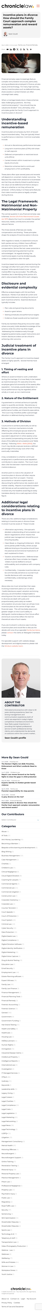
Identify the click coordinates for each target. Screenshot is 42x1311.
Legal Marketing (8, 1117)
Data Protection (8, 932)
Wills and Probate (8, 1262)
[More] (30, 49)
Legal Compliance (9, 1105)
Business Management (11, 856)
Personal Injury (7, 1170)
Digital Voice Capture (10, 956)
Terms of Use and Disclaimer (13, 1307)
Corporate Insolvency (10, 900)
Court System (7, 920)
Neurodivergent (8, 1153)
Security (5, 1210)
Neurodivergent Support (11, 1158)
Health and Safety (9, 1029)
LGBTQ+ (5, 1133)
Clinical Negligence (9, 872)
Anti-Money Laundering (11, 839)
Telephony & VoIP (8, 1238)
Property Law (7, 1190)
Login (23, 1299)
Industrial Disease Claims (11, 1053)
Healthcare (6, 1033)
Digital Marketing (8, 952)
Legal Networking (9, 1121)
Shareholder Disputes (10, 1222)
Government (7, 1017)
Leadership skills (8, 1089)
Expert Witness (8, 980)
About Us (5, 1299)
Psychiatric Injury (8, 1194)
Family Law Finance (9, 988)
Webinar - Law (7, 1250)
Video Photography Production (14, 1246)
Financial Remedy (32, 45)
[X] (17, 49)
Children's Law (7, 868)
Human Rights (7, 1045)
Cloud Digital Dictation (10, 876)
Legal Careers (7, 1097)
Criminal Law (7, 924)
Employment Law (9, 972)
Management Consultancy (12, 1141)
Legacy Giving (7, 1093)
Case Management (9, 860)
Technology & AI (8, 1234)
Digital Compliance (9, 940)
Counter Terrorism (9, 908)
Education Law (7, 964)
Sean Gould (13, 34)
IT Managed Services (10, 1073)
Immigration (6, 1049)
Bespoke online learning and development (18, 848)
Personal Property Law (10, 1174)
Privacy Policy (7, 1303)
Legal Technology (8, 1129)
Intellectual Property (10, 1057)
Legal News (6, 1125)
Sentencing (6, 1214)
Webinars (5, 1254)
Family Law (21, 45)
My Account (31, 1299)
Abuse (4, 831)
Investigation (7, 1069)
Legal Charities (7, 1101)
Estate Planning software (11, 976)
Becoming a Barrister (10, 844)
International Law (8, 1065)
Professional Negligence (11, 1186)
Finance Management (10, 992)
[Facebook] (14, 49)
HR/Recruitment (8, 1041)
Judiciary (5, 1081)
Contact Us (14, 1299)
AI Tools (4, 835)
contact (10, 633)
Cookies (17, 1303)
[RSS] (24, 49)
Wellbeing (6, 1258)
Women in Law (7, 1266)
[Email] (7, 49)
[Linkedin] (10, 49)
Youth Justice (7, 1274)
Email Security (7, 968)
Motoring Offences (9, 1149)
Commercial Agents (9, 884)
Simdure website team (14, 646)
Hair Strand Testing (9, 1025)
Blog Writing (6, 852)
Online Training (7, 1162)
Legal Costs (6, 1109)
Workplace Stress (8, 1270)
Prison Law (6, 1182)
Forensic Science (8, 1009)
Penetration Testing (9, 1166)
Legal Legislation (8, 1113)
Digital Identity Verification (12, 948)
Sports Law (6, 1230)
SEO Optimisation (9, 1218)
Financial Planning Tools (11, 996)
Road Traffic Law (8, 1206)
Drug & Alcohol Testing (10, 960)
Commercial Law (8, 888)
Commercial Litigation (10, 892)
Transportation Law (9, 1242)
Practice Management (10, 1178)
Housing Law (7, 1037)
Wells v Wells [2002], (25, 443)
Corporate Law (7, 904)
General (5, 1013)
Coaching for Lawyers (10, 880)
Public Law (6, 1198)
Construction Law (8, 896)
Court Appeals (7, 912)
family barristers (33, 630)
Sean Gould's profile (15, 738)
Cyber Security (7, 928)
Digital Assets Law (9, 936)
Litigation (5, 1137)
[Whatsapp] (20, 49)
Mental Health (7, 1145)
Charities (5, 864)
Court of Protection (9, 916)
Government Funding (10, 1021)
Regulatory (6, 1202)
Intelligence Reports (10, 1061)
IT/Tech (4, 1077)
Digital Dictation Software (12, 944)
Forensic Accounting (10, 1005)
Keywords (5, 1085)
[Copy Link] (27, 49)
